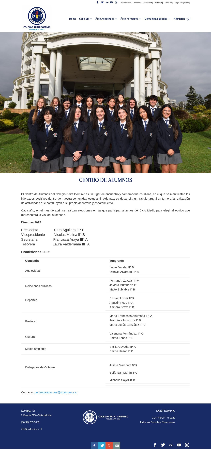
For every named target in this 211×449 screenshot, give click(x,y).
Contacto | (169, 3)
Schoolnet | (148, 3)
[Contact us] (116, 445)
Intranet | (137, 3)
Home (72, 19)
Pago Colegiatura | (182, 3)
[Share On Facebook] (94, 445)
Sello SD (84, 19)
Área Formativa (129, 19)
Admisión (179, 19)
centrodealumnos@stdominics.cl (56, 392)
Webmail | (159, 3)
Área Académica (104, 19)
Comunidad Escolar (156, 19)
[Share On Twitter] (102, 445)
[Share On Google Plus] (109, 445)
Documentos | (126, 3)
